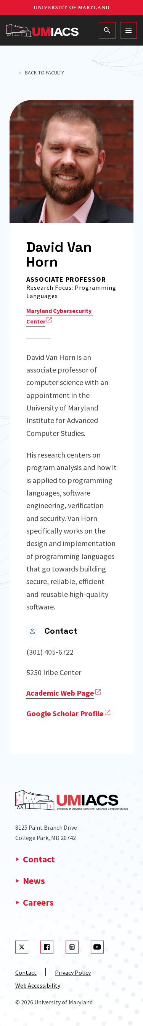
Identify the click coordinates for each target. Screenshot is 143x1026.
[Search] (107, 30)
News (34, 881)
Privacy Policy (73, 972)
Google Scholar (65, 713)
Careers (38, 902)
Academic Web (60, 693)
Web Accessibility (37, 985)
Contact (39, 859)
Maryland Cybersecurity (59, 316)
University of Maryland (72, 7)
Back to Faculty (44, 72)
